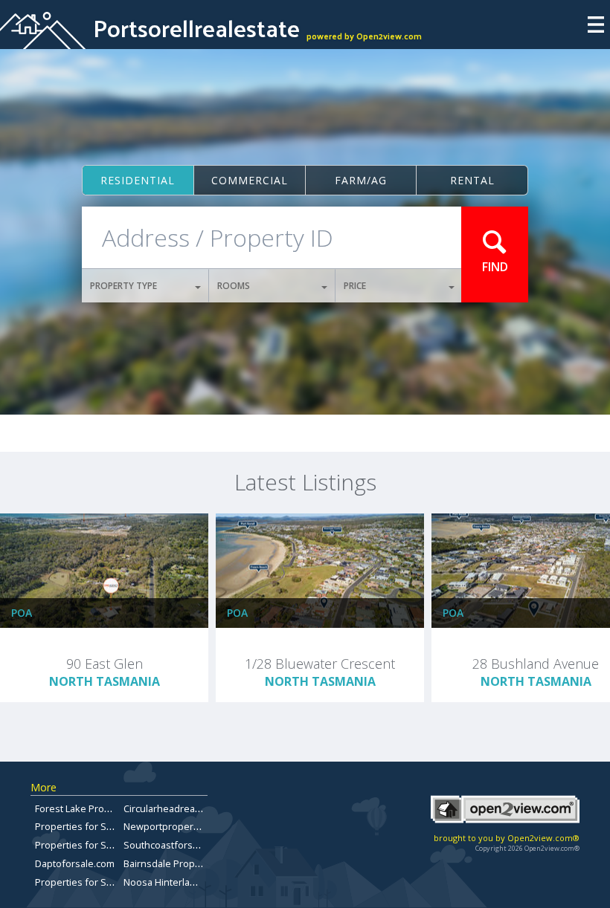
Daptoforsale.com (75, 863)
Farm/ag (361, 180)
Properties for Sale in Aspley (98, 826)
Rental (472, 180)
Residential (137, 180)
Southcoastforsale (164, 845)
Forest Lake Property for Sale (99, 808)
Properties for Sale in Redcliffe (103, 882)
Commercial (249, 180)
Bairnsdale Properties (172, 863)
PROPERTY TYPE (123, 285)
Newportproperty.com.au (179, 826)
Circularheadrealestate (174, 808)
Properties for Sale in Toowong (104, 845)
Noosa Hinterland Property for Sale (201, 882)
